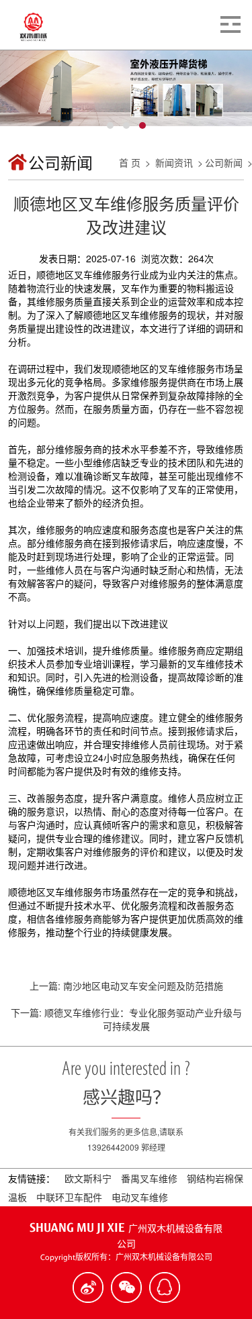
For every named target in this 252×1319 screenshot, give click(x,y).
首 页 (129, 162)
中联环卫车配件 (70, 1197)
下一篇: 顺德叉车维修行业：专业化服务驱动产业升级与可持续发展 (126, 1019)
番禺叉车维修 (150, 1178)
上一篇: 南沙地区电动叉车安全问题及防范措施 (126, 985)
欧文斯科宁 (89, 1178)
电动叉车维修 (140, 1197)
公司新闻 (224, 162)
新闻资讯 (174, 162)
